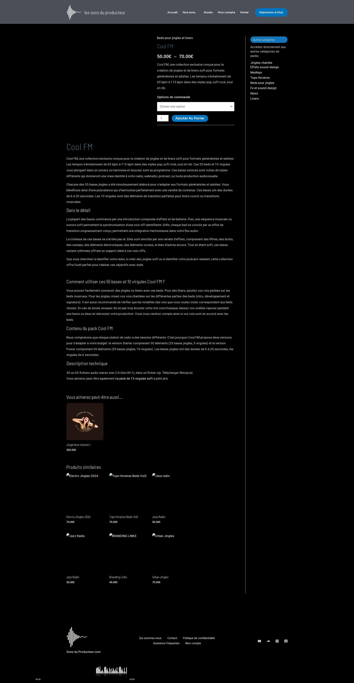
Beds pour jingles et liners (175, 38)
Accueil (172, 12)
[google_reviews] (268, 641)
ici (190, 373)
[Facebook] (286, 641)
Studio (208, 12)
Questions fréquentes (166, 643)
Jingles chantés (261, 62)
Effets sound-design (264, 67)
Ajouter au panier (189, 118)
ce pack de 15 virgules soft (134, 378)
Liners (254, 98)
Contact (172, 638)
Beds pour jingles (262, 83)
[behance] (259, 641)
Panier (244, 12)
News (254, 93)
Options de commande (173, 97)
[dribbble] (277, 641)
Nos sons (189, 12)
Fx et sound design (263, 88)
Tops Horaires (260, 77)
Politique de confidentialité (199, 638)
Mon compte (226, 12)
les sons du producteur (104, 12)
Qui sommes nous (150, 638)
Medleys (256, 72)
